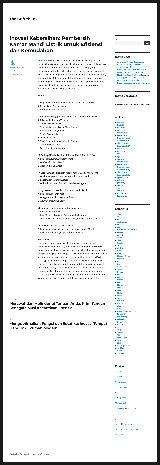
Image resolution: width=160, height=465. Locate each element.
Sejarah (120, 327)
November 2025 (123, 141)
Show (119, 335)
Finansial (121, 259)
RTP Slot (118, 377)
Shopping (121, 332)
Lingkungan (122, 285)
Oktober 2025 (122, 143)
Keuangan (121, 277)
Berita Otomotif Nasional (127, 230)
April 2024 (121, 188)
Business (120, 232)
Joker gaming (120, 398)
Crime (119, 246)
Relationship (122, 317)
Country (120, 243)
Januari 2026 (122, 135)
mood (119, 296)
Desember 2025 (123, 138)
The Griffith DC (23, 19)
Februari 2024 (122, 193)
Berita (119, 227)
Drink (119, 253)
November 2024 (123, 170)
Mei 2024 (121, 185)
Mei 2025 (121, 154)
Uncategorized (16, 74)
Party (119, 309)
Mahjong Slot (120, 403)
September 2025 (123, 146)
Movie (119, 298)
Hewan (120, 272)
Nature (120, 303)
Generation (121, 269)
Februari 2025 (122, 162)
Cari (116, 39)
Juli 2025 (120, 149)
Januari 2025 (122, 164)
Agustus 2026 (122, 122)
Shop (119, 330)
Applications (122, 222)
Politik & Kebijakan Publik (127, 311)
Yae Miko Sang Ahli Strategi (128, 67)
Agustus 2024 (122, 178)
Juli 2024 (120, 180)
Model (119, 293)
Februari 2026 (122, 133)
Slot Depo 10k (120, 382)
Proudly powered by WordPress (36, 454)
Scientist (120, 325)
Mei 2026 (121, 130)
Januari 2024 (122, 196)
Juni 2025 (121, 151)
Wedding (120, 348)
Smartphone (122, 338)
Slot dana (118, 393)
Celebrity (120, 235)
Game (119, 264)
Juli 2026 (120, 125)
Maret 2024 (121, 191)
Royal (119, 322)
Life (118, 282)
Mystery (120, 301)
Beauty (120, 225)
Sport (119, 340)
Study (119, 343)
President (121, 314)
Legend (120, 280)
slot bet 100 (119, 372)
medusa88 (119, 435)
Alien (119, 214)
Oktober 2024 (122, 172)
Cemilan (120, 238)
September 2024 (123, 175)
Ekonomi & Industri (125, 256)
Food (119, 261)
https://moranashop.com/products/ (129, 429)
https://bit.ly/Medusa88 (124, 424)
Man (119, 290)
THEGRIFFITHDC (46, 60)
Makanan (121, 288)
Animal (120, 217)
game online (122, 267)
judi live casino (121, 387)
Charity (120, 240)
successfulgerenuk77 (18, 67)
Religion (120, 319)
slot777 (118, 414)
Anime (119, 219)
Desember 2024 (123, 167)
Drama (120, 251)
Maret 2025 (121, 159)
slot (116, 419)
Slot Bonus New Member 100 (126, 408)
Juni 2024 (121, 183)
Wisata (120, 351)
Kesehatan (121, 275)
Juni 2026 (121, 128)
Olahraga (120, 306)
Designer (120, 248)
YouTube (120, 353)
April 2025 (121, 157)
